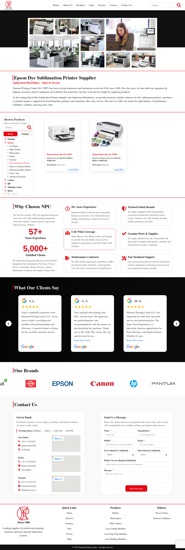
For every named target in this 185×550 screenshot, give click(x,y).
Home (56, 5)
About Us (67, 5)
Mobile (107, 441)
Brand (10, 133)
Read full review (29, 340)
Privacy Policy (162, 512)
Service (102, 5)
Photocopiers (115, 518)
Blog (69, 539)
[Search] (179, 5)
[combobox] (163, 5)
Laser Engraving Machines (115, 533)
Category (25, 133)
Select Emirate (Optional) (149, 450)
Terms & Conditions (162, 518)
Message (108, 470)
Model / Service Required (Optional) (120, 460)
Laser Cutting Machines (115, 528)
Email (140, 441)
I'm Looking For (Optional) (116, 450)
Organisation (144, 431)
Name (107, 431)
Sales (91, 5)
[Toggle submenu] (5, 139)
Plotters (115, 512)
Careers (113, 5)
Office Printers (115, 523)
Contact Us (126, 5)
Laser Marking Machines (115, 539)
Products (81, 5)
